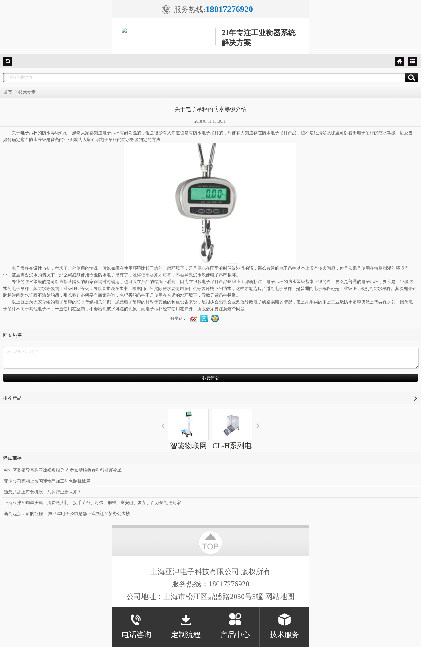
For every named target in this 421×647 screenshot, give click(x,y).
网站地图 (280, 597)
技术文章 (27, 92)
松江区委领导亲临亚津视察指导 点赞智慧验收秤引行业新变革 (63, 470)
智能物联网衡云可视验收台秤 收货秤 (188, 462)
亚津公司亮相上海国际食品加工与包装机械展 (47, 481)
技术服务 (284, 635)
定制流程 (186, 635)
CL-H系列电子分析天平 (232, 451)
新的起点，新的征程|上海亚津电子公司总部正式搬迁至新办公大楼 (67, 513)
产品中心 (235, 635)
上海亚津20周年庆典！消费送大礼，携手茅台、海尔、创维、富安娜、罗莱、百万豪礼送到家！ (94, 502)
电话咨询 (136, 635)
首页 (8, 92)
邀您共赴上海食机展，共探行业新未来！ (43, 492)
